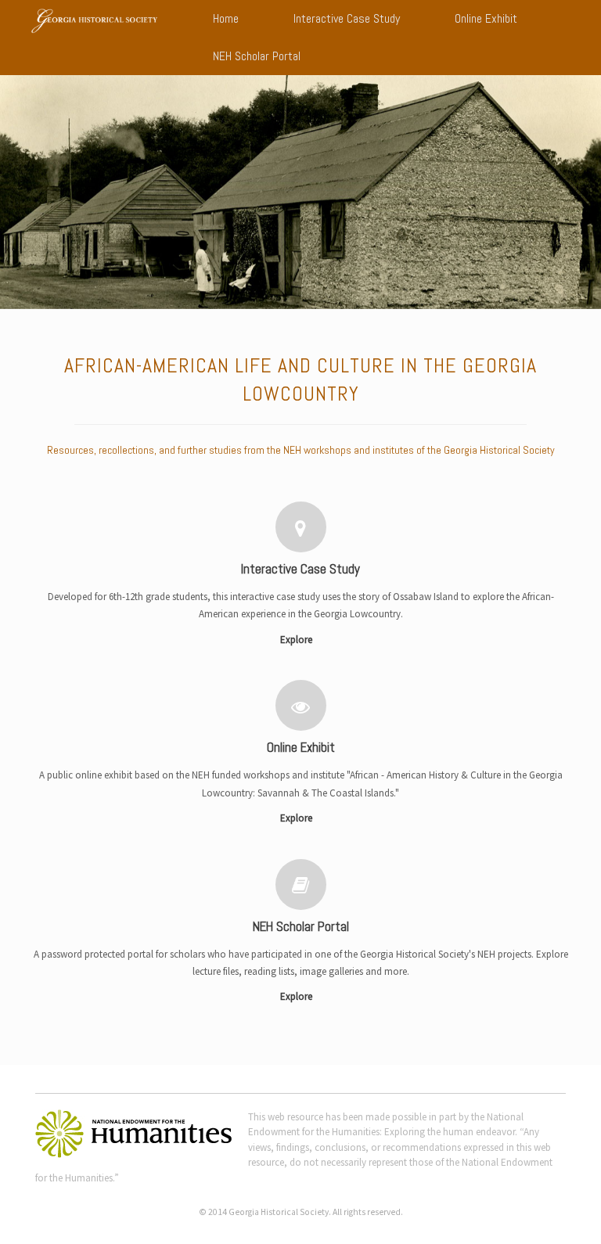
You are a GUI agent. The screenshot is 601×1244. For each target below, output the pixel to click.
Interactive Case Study (346, 18)
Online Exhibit (486, 18)
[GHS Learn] (95, 20)
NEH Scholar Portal (256, 56)
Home (226, 18)
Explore (297, 639)
